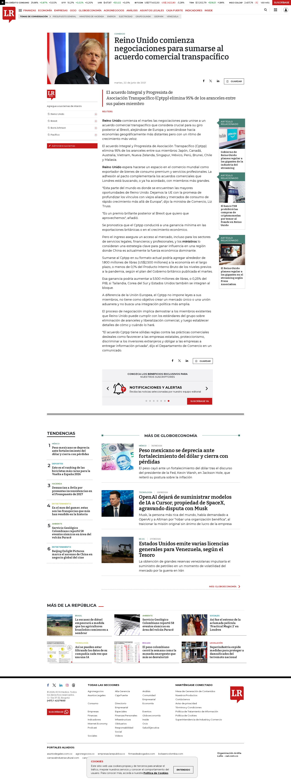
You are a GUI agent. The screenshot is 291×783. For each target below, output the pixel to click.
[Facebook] (203, 81)
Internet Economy (97, 723)
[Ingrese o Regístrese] (285, 9)
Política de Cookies (155, 773)
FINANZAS (29, 10)
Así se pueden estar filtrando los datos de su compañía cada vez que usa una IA (91, 652)
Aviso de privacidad (186, 703)
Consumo (93, 703)
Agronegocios (95, 691)
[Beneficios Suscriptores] (275, 10)
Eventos (146, 711)
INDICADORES (193, 10)
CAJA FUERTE (174, 10)
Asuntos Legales (96, 695)
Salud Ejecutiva (150, 727)
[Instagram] (68, 686)
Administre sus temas (63, 145)
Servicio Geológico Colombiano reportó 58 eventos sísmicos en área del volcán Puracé (71, 532)
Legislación (216, 643)
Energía (111, 16)
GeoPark (159, 16)
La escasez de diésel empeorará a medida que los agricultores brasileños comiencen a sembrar (91, 626)
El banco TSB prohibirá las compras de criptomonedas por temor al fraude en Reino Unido (231, 216)
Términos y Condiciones (188, 707)
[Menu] (20, 10)
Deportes (57, 464)
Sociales (215, 616)
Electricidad (125, 16)
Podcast (92, 727)
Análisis (146, 691)
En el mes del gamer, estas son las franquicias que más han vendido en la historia (71, 511)
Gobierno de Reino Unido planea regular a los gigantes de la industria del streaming (232, 159)
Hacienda (57, 484)
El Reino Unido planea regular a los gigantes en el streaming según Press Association (232, 276)
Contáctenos (182, 699)
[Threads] (75, 686)
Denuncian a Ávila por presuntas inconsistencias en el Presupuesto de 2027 (72, 491)
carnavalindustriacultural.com (63, 757)
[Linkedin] (218, 81)
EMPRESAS (61, 10)
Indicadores (94, 719)
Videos (119, 735)
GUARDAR (236, 81)
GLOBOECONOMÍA (90, 10)
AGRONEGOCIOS (114, 10)
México (56, 443)
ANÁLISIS (132, 10)
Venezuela (172, 16)
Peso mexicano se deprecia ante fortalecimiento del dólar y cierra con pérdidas (70, 451)
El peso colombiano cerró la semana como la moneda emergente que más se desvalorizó (159, 652)
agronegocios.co (85, 753)
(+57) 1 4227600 (56, 700)
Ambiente (57, 524)
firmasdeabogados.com (141, 753)
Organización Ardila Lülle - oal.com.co (229, 754)
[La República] (9, 15)
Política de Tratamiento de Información (196, 711)
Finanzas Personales (126, 715)
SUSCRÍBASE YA (199, 401)
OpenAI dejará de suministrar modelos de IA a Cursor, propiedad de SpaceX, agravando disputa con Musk (185, 503)
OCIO (73, 10)
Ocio (145, 723)
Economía (148, 703)
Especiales (121, 711)
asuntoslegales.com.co (59, 753)
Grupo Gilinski (143, 16)
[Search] (265, 10)
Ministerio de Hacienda (91, 16)
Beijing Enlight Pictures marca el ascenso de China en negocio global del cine (72, 554)
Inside (145, 719)
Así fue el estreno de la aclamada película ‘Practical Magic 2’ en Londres (225, 624)
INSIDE (209, 10)
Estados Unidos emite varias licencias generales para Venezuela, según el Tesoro (184, 549)
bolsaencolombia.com (170, 753)
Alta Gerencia (122, 691)
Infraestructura (123, 719)
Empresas (93, 711)
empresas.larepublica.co (111, 753)
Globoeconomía (151, 715)
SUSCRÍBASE (281, 2)
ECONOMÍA (45, 10)
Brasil (78, 616)
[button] (106, 389)
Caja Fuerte (121, 695)
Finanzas (92, 715)
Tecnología (81, 643)
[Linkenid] (62, 686)
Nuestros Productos (186, 695)
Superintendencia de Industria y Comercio (198, 719)
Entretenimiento (61, 504)
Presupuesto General (64, 16)
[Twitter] (210, 81)
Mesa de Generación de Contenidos (195, 691)
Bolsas (146, 643)
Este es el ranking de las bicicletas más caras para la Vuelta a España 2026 (71, 471)
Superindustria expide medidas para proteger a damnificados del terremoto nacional (227, 652)
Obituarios (120, 723)
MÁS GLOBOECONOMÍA (222, 586)
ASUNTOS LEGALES (152, 10)
